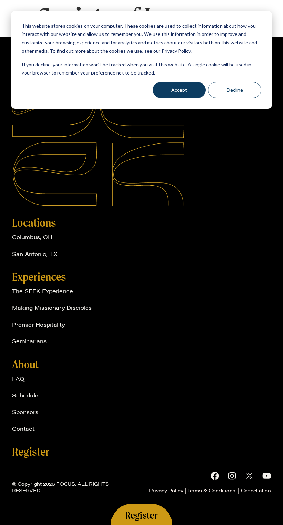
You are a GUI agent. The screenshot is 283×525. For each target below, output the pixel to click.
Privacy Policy (166, 490)
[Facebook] (215, 476)
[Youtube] (266, 476)
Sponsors (25, 412)
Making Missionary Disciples (52, 307)
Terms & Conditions (212, 490)
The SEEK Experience (42, 291)
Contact (23, 429)
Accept (179, 90)
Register (31, 451)
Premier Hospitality (38, 324)
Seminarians (29, 341)
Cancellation (256, 490)
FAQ (18, 379)
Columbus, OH (32, 237)
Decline (235, 90)
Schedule (25, 395)
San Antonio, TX (34, 254)
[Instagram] (232, 476)
